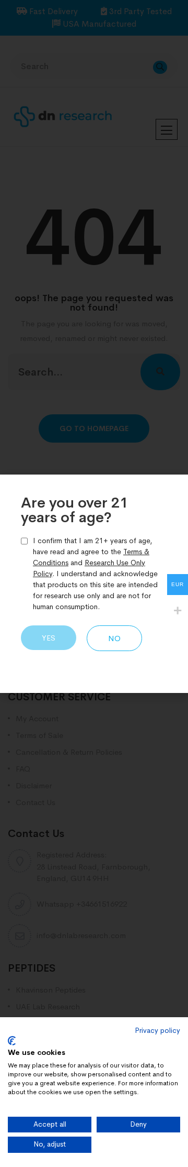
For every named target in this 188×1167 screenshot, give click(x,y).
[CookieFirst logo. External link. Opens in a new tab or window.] (12, 1040)
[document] (94, 583)
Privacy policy (157, 1030)
